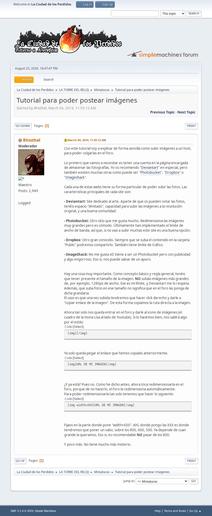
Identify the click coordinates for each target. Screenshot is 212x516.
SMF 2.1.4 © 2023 (22, 510)
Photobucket (150, 172)
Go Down (23, 126)
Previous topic (162, 112)
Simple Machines (45, 510)
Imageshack (75, 177)
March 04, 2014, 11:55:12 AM (87, 140)
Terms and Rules (175, 511)
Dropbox (172, 172)
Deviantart (149, 167)
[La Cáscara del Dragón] (20, 196)
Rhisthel (31, 140)
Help (158, 511)
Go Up (20, 461)
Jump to (128, 481)
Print (191, 126)
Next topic (186, 112)
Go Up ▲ (195, 511)
